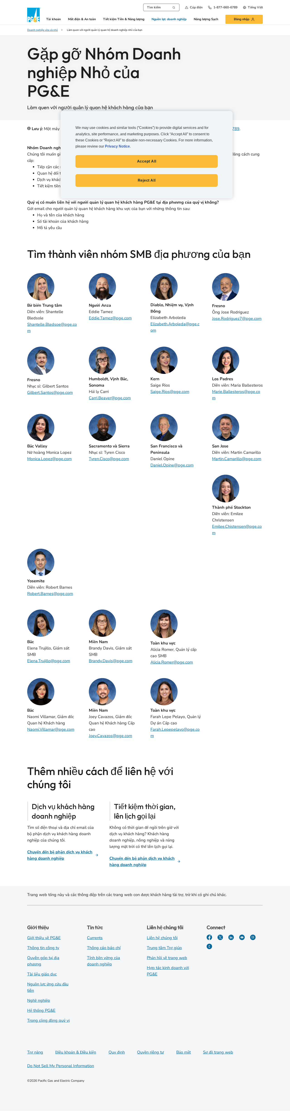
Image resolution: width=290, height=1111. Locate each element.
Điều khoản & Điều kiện (75, 1052)
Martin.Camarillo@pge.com (236, 459)
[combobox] (161, 7)
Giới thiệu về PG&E (44, 938)
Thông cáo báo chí (104, 948)
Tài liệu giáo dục (42, 974)
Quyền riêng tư (150, 1052)
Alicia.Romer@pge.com (171, 662)
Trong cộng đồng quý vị (48, 1020)
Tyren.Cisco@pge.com (109, 459)
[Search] (174, 7)
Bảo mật (183, 1052)
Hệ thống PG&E (41, 1010)
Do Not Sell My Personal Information (60, 1066)
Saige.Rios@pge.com (169, 391)
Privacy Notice (117, 146)
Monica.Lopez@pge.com (49, 459)
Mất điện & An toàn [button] (82, 19)
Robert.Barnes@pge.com (50, 593)
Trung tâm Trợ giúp (164, 948)
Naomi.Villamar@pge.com (50, 729)
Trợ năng (35, 1052)
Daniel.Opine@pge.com (171, 465)
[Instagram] (252, 937)
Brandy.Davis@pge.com (110, 661)
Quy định (117, 1052)
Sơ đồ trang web (218, 1052)
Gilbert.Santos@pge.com (50, 392)
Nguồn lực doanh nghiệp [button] (169, 19)
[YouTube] (242, 937)
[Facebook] (209, 937)
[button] (194, 7)
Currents (95, 938)
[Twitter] (220, 937)
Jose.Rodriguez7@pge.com (236, 318)
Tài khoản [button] (53, 19)
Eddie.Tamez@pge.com (110, 318)
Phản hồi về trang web (167, 957)
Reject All (147, 180)
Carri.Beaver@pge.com (110, 398)
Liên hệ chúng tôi (162, 938)
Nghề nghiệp (38, 1000)
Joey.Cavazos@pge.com (110, 735)
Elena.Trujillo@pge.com (48, 661)
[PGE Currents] (209, 946)
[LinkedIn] (231, 937)
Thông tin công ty (43, 948)
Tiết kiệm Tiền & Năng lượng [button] (123, 19)
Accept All (146, 161)
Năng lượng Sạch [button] (206, 19)
